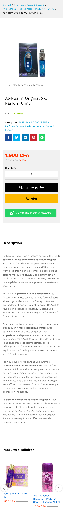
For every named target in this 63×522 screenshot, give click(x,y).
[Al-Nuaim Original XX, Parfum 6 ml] (8, 137)
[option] (16, 485)
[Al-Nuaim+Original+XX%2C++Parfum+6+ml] (16, 137)
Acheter (31, 198)
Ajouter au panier (31, 187)
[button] (12, 488)
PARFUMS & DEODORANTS (34, 122)
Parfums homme (34, 126)
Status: (9, 113)
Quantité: (10, 168)
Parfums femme (14, 126)
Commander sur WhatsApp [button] (33, 212)
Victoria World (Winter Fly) (15, 495)
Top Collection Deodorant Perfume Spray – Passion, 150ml (46, 498)
